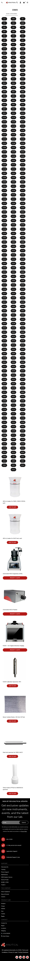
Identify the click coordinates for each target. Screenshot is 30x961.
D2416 (4, 207)
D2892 (4, 242)
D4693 (13, 302)
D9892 (4, 456)
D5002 (4, 323)
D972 (4, 113)
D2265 (22, 195)
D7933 (22, 444)
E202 (22, 461)
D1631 (4, 160)
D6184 (22, 362)
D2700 (22, 225)
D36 (13, 23)
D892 (22, 100)
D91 (23, 31)
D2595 (22, 216)
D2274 (4, 203)
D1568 (13, 156)
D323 (22, 57)
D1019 (22, 113)
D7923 (13, 444)
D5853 (4, 353)
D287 (13, 57)
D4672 (4, 302)
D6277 (4, 366)
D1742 (13, 165)
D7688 (4, 435)
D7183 (22, 405)
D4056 (13, 280)
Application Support (11, 851)
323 (4, 19)
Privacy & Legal (13, 952)
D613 (4, 83)
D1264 (13, 130)
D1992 (13, 182)
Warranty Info (4, 867)
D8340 (22, 452)
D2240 (13, 195)
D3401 (4, 263)
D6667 (4, 388)
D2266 (4, 199)
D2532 (13, 212)
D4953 (22, 319)
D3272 (4, 259)
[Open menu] (27, 2)
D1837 (22, 173)
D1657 (22, 160)
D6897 (4, 396)
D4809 (22, 306)
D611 (22, 79)
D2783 (4, 233)
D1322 (4, 143)
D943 (22, 109)
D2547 (4, 216)
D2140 (4, 190)
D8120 (22, 448)
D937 (4, 109)
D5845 (13, 349)
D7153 (13, 405)
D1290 (13, 134)
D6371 (22, 366)
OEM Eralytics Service (6, 877)
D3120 (4, 250)
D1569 (22, 156)
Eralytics (3, 903)
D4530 (22, 293)
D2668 (4, 225)
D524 (13, 74)
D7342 (4, 414)
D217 (13, 53)
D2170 (22, 190)
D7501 (13, 422)
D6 (4, 23)
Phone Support (5, 872)
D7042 (22, 396)
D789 (13, 87)
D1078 (4, 117)
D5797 (13, 345)
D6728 (13, 388)
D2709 (4, 229)
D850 (4, 96)
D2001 (22, 182)
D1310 (4, 139)
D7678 (13, 431)
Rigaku (3, 916)
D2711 (13, 229)
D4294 (22, 285)
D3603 (4, 268)
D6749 (22, 388)
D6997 (13, 396)
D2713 (22, 229)
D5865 (13, 353)
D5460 (22, 332)
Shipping (3, 931)
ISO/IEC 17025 (4, 882)
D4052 (4, 280)
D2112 (22, 186)
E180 (13, 461)
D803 (22, 87)
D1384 (4, 147)
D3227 (4, 255)
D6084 (13, 362)
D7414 (4, 418)
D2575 (13, 216)
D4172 (4, 285)
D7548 (22, 422)
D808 (4, 92)
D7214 (13, 409)
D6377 (4, 371)
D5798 (22, 345)
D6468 (4, 379)
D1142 (22, 117)
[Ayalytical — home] (11, 2)
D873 (4, 100)
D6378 (13, 371)
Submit (24, 822)
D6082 (4, 362)
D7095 (22, 401)
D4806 (13, 306)
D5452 (4, 332)
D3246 (22, 255)
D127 (13, 44)
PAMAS (3, 908)
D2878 (22, 233)
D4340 (22, 289)
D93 (13, 36)
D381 (4, 61)
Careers (3, 896)
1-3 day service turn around (13, 845)
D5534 (22, 336)
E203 (4, 465)
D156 (13, 49)
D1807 (4, 173)
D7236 (22, 409)
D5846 (22, 349)
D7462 (4, 422)
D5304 (22, 328)
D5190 (22, 323)
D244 (4, 57)
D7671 (4, 431)
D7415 (13, 418)
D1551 (4, 156)
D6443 (13, 375)
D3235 (13, 255)
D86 (13, 27)
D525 (22, 74)
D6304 (13, 366)
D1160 (13, 122)
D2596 (4, 220)
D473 (13, 70)
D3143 (22, 250)
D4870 (4, 315)
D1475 (4, 152)
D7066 (4, 401)
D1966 (4, 182)
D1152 (4, 122)
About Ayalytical (5, 891)
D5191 (4, 328)
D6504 (13, 379)
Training (3, 869)
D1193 (4, 126)
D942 (13, 109)
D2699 (13, 225)
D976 (13, 113)
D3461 (22, 263)
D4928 (22, 315)
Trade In (3, 885)
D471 (4, 70)
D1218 (13, 126)
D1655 (13, 160)
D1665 (4, 165)
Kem (2, 911)
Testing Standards (23, 952)
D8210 (13, 452)
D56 (4, 27)
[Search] (17, 2)
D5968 (4, 358)
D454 (22, 66)
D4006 (22, 272)
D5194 (13, 328)
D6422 (4, 375)
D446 (4, 66)
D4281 (13, 285)
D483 (4, 74)
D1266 (22, 130)
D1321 (22, 139)
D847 (13, 92)
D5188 (13, 323)
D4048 (22, 276)
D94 (23, 36)
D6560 (4, 383)
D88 (13, 31)
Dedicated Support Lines (13, 857)
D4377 (4, 293)
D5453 (13, 332)
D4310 (13, 289)
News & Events (5, 894)
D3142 (13, 250)
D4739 (22, 302)
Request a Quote (15, 578)
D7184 (4, 409)
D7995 (13, 448)
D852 (13, 96)
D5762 (4, 341)
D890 (13, 100)
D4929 (4, 319)
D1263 (4, 130)
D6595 (22, 383)
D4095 (22, 280)
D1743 (22, 165)
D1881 (22, 177)
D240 (22, 53)
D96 (13, 40)
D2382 (13, 203)
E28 (13, 456)
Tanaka (3, 913)
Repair (2, 925)
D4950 (13, 319)
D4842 (22, 310)
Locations (3, 928)
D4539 (4, 298)
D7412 (22, 414)
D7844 (22, 439)
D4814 (4, 310)
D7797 (22, 435)
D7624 (13, 426)
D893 (13, 104)
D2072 (13, 186)
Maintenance (4, 874)
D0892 (4, 104)
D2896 (22, 242)
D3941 (13, 272)
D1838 (4, 177)
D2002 (4, 186)
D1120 (13, 117)
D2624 (22, 220)
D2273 (22, 199)
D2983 (13, 246)
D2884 (13, 238)
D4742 (4, 306)
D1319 (13, 139)
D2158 (13, 190)
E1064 (22, 465)
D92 (4, 36)
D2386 (22, 203)
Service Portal (4, 879)
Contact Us (4, 923)
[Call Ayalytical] (2, 2)
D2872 (13, 233)
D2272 (13, 199)
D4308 (4, 289)
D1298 (22, 134)
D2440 (22, 207)
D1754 (13, 169)
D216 (4, 53)
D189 (22, 49)
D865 (22, 96)
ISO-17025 (9, 839)
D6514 (22, 379)
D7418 (22, 418)
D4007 (4, 276)
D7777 (13, 435)
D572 (13, 79)
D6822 (13, 392)
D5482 (4, 336)
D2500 (4, 212)
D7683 (22, 431)
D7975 (4, 448)
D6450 (22, 375)
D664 (13, 83)
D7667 (22, 426)
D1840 (13, 177)
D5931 (22, 353)
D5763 (13, 341)
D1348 (13, 143)
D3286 (22, 259)
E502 (13, 465)
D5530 (13, 336)
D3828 (13, 268)
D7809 (13, 439)
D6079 (22, 358)
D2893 (13, 242)
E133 (4, 461)
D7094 (13, 401)
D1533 (22, 152)
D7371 (13, 414)
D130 (4, 49)
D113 (4, 44)
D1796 (22, 169)
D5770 (4, 345)
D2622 (13, 220)
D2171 (4, 195)
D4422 (13, 293)
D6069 (13, 358)
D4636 (22, 298)
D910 (22, 104)
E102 (22, 456)
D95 (4, 40)
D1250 (22, 126)
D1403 (22, 147)
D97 (23, 40)
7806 (13, 19)
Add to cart (12, 507)
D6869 (22, 392)
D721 (4, 87)
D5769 (22, 341)
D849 (22, 92)
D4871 (13, 315)
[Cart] (24, 2)
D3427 (13, 263)
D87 (4, 31)
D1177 (22, 122)
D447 (13, 66)
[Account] (20, 2)
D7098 (4, 405)
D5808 (4, 349)
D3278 (13, 259)
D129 (22, 44)
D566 (4, 79)
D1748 (4, 169)
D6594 (13, 383)
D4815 (13, 310)
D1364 (22, 143)
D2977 (4, 246)
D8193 (4, 452)
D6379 (22, 371)
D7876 (4, 444)
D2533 (22, 212)
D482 (22, 70)
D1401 (13, 147)
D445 (22, 61)
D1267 (4, 134)
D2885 (22, 238)
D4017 (13, 276)
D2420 (13, 207)
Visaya (3, 906)
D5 (22, 19)
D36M (22, 23)
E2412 (13, 469)
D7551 (4, 426)
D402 (13, 61)
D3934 (4, 272)
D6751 (4, 392)
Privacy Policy (24, 831)
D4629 (13, 298)
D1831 (13, 173)
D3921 (22, 268)
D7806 (4, 439)
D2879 (4, 238)
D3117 (22, 246)
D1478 (13, 152)
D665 (22, 83)
